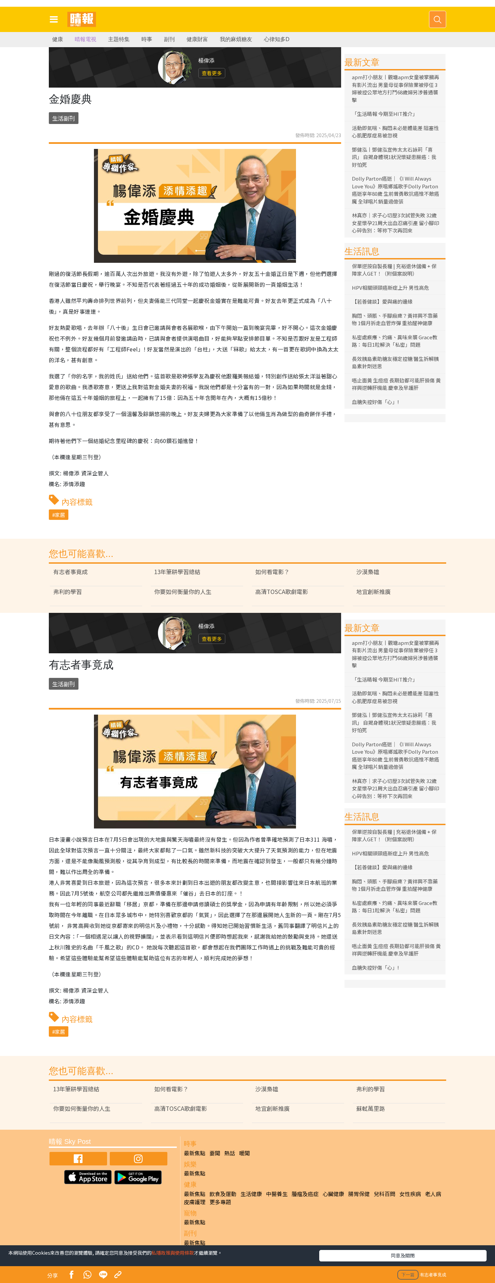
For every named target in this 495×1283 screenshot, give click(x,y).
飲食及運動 (222, 1194)
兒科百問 (384, 1194)
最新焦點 (194, 1153)
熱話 (229, 1153)
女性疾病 (410, 1194)
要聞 (214, 1153)
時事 (146, 39)
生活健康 (251, 1194)
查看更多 (212, 72)
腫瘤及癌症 (305, 1194)
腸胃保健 (359, 1194)
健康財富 (197, 39)
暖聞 (244, 1153)
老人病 (433, 1194)
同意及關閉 (403, 1255)
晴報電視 (85, 39)
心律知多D (277, 39)
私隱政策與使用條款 (173, 1252)
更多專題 (220, 1202)
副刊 (169, 39)
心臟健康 (333, 1194)
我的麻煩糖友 (236, 39)
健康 (57, 39)
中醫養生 (277, 1194)
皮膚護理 (194, 1202)
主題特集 (119, 39)
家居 (60, 514)
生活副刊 (63, 118)
